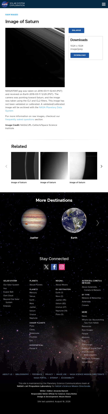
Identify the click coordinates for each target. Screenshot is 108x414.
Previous (6, 166)
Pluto (32, 326)
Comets (85, 305)
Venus (32, 296)
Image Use (61, 374)
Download (80, 55)
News (84, 316)
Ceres (32, 330)
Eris (31, 341)
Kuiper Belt (8, 292)
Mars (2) (59, 296)
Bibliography (22, 374)
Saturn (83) (61, 303)
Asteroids (86, 302)
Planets (34, 281)
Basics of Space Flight (92, 348)
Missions (85, 337)
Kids (84, 341)
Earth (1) (59, 293)
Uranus (33, 314)
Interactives (87, 345)
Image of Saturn (19, 183)
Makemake (34, 333)
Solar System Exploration (15, 4)
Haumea (33, 337)
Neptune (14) (61, 311)
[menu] (104, 4)
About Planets (36, 285)
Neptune (33, 318)
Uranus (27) (61, 307)
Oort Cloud (8, 296)
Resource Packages (91, 359)
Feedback (37, 374)
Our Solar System (11, 285)
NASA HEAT (87, 362)
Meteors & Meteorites (91, 298)
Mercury (33, 293)
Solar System (10, 281)
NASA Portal (40, 378)
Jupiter (34, 238)
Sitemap (54, 378)
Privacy (49, 374)
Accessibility (67, 378)
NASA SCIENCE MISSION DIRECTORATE (87, 374)
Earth (74, 238)
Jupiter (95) (61, 300)
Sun (5, 288)
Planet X (33, 348)
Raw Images (11, 15)
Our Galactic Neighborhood (15, 10)
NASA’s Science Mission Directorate (72, 386)
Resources (86, 326)
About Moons (62, 285)
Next (102, 166)
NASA (3, 4)
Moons (59, 281)
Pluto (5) (59, 314)
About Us (7, 374)
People (85, 334)
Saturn (32, 311)
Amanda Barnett (61, 391)
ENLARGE (76, 30)
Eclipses (7, 306)
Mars (32, 303)
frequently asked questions (19, 120)
